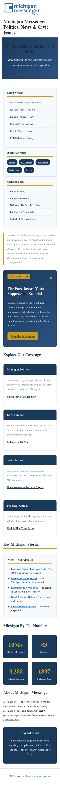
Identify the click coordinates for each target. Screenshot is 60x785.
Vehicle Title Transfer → (20, 528)
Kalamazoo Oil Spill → (19, 442)
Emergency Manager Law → (23, 396)
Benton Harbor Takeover (21, 123)
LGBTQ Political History (22, 138)
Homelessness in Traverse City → (25, 487)
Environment (26, 162)
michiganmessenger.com (38, 775)
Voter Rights (43, 162)
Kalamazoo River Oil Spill (22, 109)
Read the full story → (23, 336)
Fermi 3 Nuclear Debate (21, 131)
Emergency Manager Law (22, 116)
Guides (29, 170)
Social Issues (14, 170)
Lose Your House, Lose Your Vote (25, 102)
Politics (12, 162)
